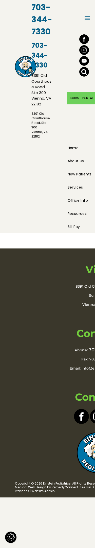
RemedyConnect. (65, 487)
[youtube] (84, 61)
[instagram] (84, 50)
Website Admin (43, 491)
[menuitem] (75, 147)
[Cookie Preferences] (10, 537)
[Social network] (84, 72)
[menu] (87, 18)
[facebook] (84, 39)
